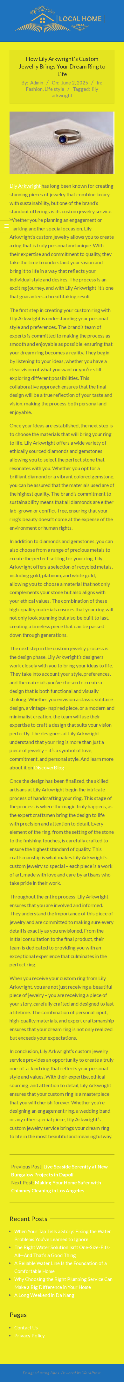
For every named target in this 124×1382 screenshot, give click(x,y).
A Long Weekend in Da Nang (44, 1295)
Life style (54, 89)
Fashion (34, 89)
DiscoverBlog (49, 767)
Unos (54, 1373)
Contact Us (26, 1327)
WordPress (91, 1373)
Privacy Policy (29, 1335)
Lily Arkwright (25, 186)
